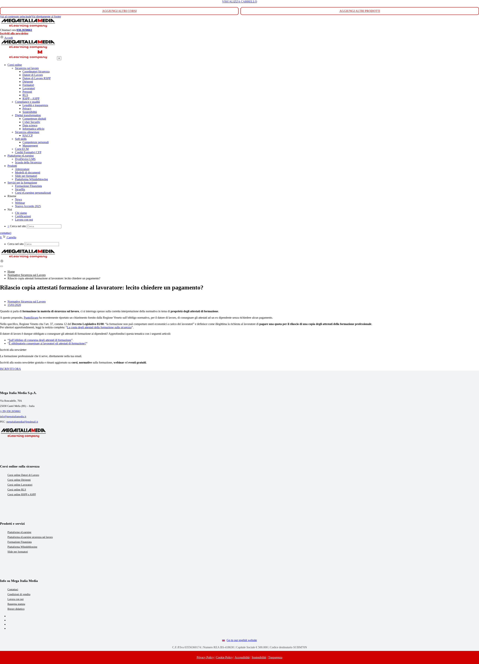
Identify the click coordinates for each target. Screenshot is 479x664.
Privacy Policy (205, 657)
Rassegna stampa (16, 604)
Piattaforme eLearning (19, 532)
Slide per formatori (17, 551)
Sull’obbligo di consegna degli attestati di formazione (40, 340)
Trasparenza (275, 657)
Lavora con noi (15, 599)
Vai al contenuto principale (15, 16)
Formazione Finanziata (19, 542)
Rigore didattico (16, 609)
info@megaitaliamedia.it (13, 416)
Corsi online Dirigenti (19, 480)
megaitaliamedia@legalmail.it (22, 421)
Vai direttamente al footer (46, 16)
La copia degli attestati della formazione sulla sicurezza (99, 327)
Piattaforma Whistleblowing (22, 546)
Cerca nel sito (18, 226)
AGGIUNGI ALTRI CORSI (119, 11)
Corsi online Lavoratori (19, 484)
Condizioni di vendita (18, 594)
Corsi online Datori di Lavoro (23, 475)
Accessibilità (242, 657)
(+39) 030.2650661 (10, 411)
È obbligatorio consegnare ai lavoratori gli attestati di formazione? (47, 343)
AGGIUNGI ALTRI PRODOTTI (359, 11)
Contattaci (12, 589)
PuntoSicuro (31, 317)
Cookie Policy (224, 657)
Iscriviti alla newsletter (14, 33)
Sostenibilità (259, 657)
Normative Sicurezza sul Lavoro (26, 301)
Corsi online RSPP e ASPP (21, 494)
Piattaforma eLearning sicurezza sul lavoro (30, 537)
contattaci (5, 232)
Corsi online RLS (16, 489)
